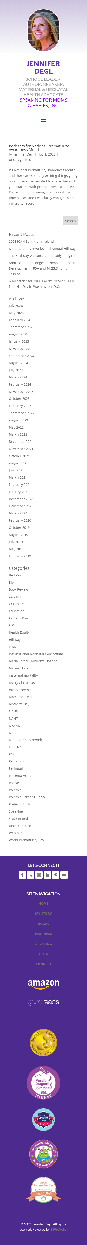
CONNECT (43, 964)
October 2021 (19, 456)
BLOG (43, 954)
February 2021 (20, 484)
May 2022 (16, 427)
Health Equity (19, 632)
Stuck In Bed (18, 818)
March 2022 (18, 434)
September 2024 (21, 356)
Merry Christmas (22, 682)
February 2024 (20, 384)
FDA (12, 625)
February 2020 (20, 520)
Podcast (15, 783)
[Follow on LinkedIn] (47, 875)
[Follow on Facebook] (22, 875)
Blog (12, 582)
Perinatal (16, 768)
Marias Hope (19, 668)
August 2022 (18, 420)
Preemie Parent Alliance (27, 797)
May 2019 (16, 549)
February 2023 (20, 406)
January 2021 (19, 492)
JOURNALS (43, 934)
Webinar (15, 833)
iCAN (12, 647)
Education (16, 611)
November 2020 (21, 506)
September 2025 (21, 327)
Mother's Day (19, 704)
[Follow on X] (30, 875)
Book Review (18, 589)
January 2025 (19, 341)
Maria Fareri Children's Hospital (33, 661)
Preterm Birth (19, 804)
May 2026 (16, 313)
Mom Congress (20, 697)
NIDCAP (15, 747)
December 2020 (21, 499)
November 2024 (21, 348)
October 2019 (19, 527)
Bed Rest (16, 575)
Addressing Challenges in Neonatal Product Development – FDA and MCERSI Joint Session (43, 268)
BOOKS (43, 924)
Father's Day (18, 618)
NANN (14, 711)
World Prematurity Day (26, 840)
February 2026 (20, 320)
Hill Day (15, 639)
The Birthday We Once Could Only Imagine (42, 255)
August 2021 (18, 463)
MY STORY (43, 914)
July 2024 (16, 370)
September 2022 (21, 413)
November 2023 (21, 391)
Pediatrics (16, 761)
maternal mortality (23, 675)
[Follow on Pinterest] (55, 875)
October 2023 (19, 398)
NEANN (14, 725)
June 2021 (16, 470)
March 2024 (18, 377)
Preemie (15, 790)
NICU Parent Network (25, 740)
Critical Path (18, 604)
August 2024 (18, 363)
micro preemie (20, 690)
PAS (12, 754)
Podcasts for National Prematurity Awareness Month (39, 147)
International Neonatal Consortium (36, 654)
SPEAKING (43, 944)
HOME (43, 904)
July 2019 (16, 542)
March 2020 (18, 513)
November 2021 (21, 449)
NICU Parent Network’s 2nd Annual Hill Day (42, 248)
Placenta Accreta (22, 775)
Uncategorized (20, 159)
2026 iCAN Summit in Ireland (31, 241)
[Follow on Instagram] (39, 875)
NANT (13, 718)
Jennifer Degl (23, 154)
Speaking (16, 811)
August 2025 (18, 334)
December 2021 (21, 441)
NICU (13, 732)
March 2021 (18, 477)
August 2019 (18, 535)
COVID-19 (16, 596)
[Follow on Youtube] (64, 875)
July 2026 (16, 305)
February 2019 (20, 556)
